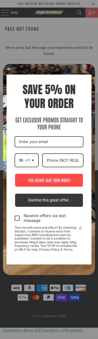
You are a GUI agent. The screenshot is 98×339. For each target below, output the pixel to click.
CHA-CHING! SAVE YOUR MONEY (49, 180)
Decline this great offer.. (49, 200)
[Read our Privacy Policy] (80, 228)
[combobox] (27, 160)
